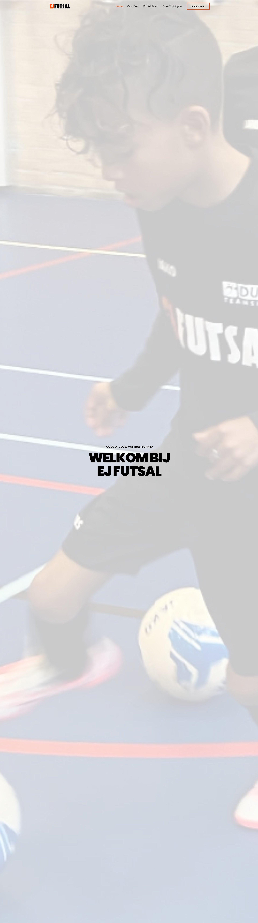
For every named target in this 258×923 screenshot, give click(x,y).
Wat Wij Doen (150, 6)
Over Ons (132, 6)
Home (119, 6)
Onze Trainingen (172, 6)
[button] (198, 6)
